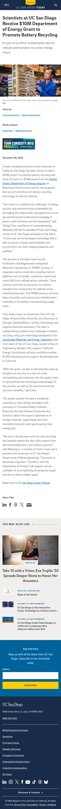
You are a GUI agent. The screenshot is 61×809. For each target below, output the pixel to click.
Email (6, 669)
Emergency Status (11, 742)
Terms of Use (20, 804)
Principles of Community (13, 755)
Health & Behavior (29, 591)
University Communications (15, 768)
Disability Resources (11, 749)
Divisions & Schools (29, 792)
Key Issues (7, 774)
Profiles (30, 563)
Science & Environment (31, 604)
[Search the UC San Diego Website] (55, 5)
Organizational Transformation (16, 761)
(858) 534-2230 (10, 718)
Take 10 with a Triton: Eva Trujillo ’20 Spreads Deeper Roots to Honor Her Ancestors (30, 575)
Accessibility (32, 804)
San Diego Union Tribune (36, 482)
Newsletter (8, 736)
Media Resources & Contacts (15, 730)
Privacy (43, 804)
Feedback (52, 804)
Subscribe (30, 685)
